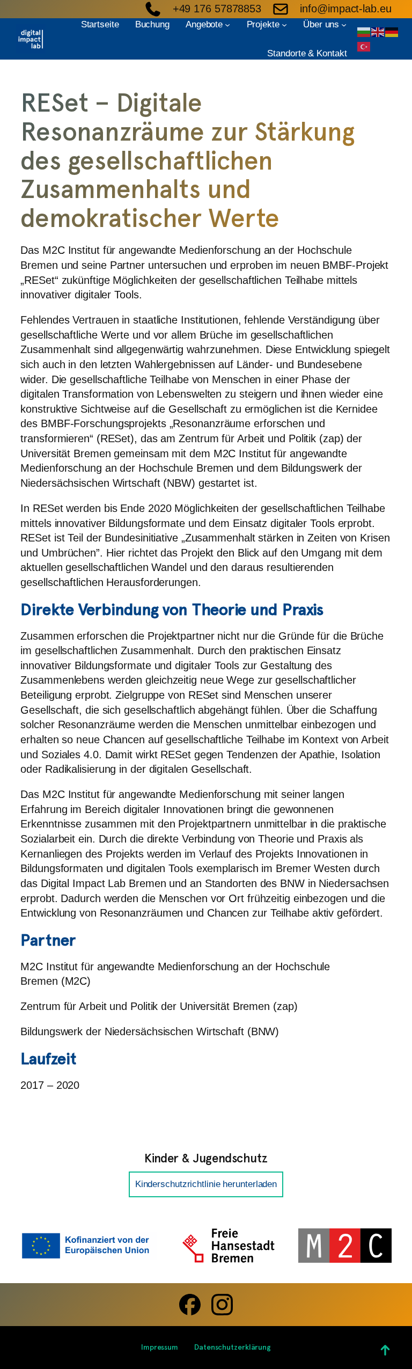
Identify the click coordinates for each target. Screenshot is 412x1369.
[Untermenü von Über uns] (344, 24)
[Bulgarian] (364, 31)
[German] (392, 31)
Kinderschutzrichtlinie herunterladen (206, 1184)
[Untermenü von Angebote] (227, 24)
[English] (378, 31)
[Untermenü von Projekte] (284, 24)
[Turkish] (364, 46)
